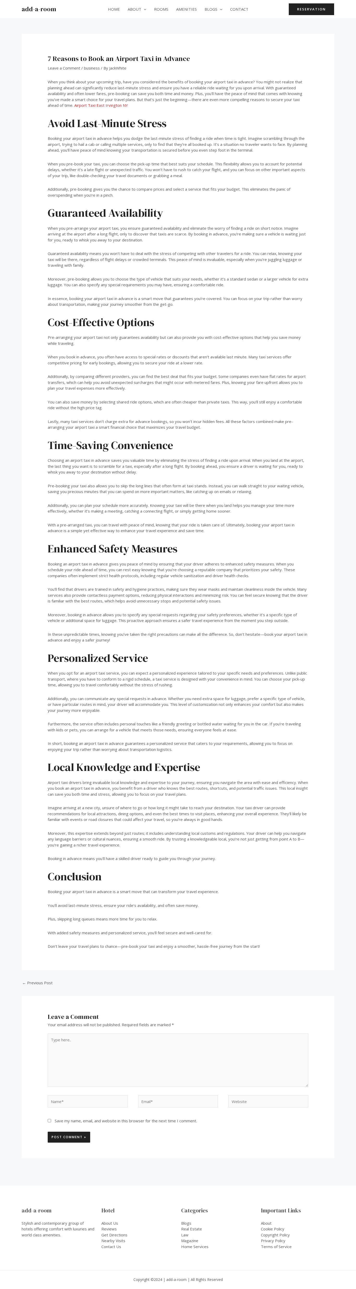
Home (114, 9)
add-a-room (39, 9)
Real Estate (191, 1228)
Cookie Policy (272, 1228)
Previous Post (37, 982)
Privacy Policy (273, 1240)
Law (184, 1234)
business (92, 68)
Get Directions (114, 1234)
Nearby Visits (113, 1240)
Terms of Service (276, 1246)
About (134, 9)
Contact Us (111, 1246)
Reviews (109, 1228)
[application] (143, 9)
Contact (239, 9)
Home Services (194, 1246)
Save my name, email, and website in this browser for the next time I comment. (126, 1120)
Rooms (161, 9)
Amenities (186, 9)
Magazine (189, 1240)
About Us (109, 1223)
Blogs (211, 9)
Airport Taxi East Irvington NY (101, 105)
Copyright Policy (275, 1234)
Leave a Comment (64, 68)
